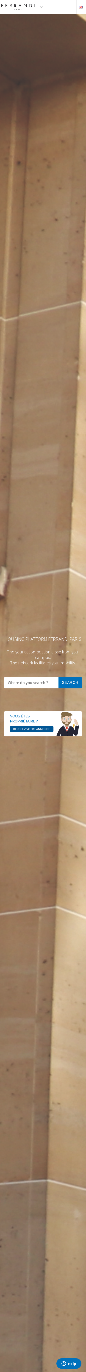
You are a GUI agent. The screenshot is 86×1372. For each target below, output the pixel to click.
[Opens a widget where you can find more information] (68, 1364)
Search (70, 683)
